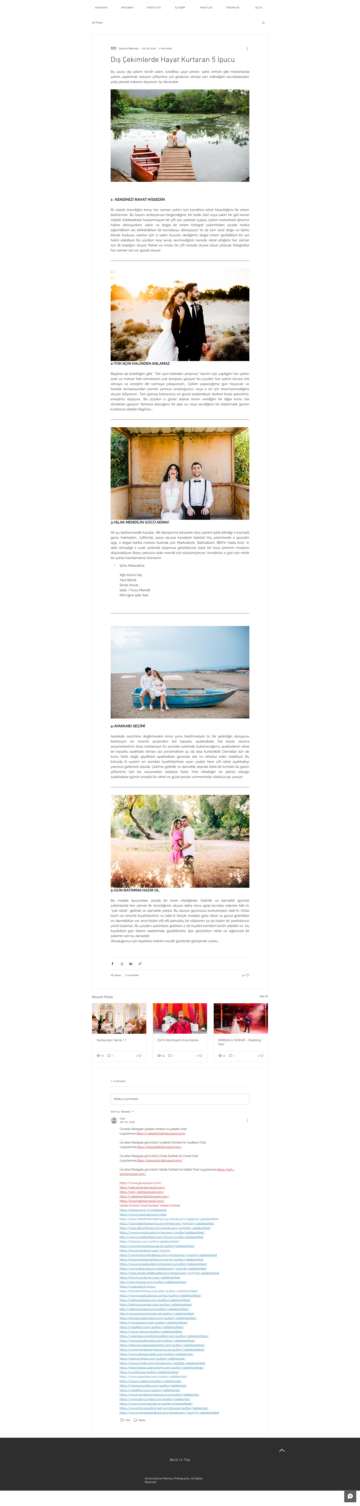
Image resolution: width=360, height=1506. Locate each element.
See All (264, 996)
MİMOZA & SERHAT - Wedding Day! (239, 1042)
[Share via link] (140, 963)
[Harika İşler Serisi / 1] (119, 1018)
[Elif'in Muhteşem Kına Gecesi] (180, 1018)
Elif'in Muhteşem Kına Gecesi (178, 1040)
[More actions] (247, 48)
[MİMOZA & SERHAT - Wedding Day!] (241, 1018)
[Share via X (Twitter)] (121, 963)
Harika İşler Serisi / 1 (112, 1040)
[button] (263, 22)
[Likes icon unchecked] (122, 1420)
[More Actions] (247, 1120)
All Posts (97, 22)
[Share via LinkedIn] (131, 963)
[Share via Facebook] (112, 963)
